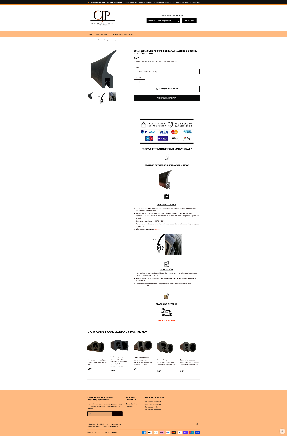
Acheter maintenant (166, 98)
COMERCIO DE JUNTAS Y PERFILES (106, 432)
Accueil (90, 40)
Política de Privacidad (153, 401)
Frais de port (150, 61)
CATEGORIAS (101, 34)
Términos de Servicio (153, 404)
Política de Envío (151, 407)
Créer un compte (177, 15)
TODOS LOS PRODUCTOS (122, 34)
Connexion (165, 15)
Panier (191, 21)
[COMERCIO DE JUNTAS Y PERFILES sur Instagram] (197, 424)
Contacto (129, 406)
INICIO (89, 34)
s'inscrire (117, 414)
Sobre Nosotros (131, 404)
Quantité (137, 78)
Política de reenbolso (153, 410)
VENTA (136, 67)
